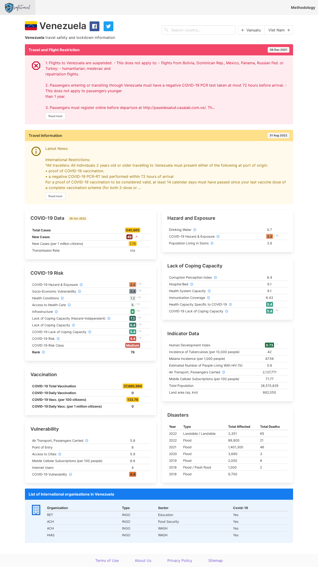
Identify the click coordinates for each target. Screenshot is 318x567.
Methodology (303, 7)
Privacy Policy (179, 560)
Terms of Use (107, 560)
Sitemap (215, 560)
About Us (143, 560)
